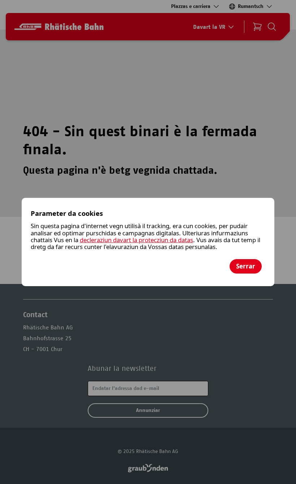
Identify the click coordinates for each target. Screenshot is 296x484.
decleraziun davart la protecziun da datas (136, 240)
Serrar (245, 266)
